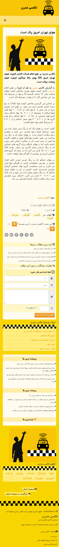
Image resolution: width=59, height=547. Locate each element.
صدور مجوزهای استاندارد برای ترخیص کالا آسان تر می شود (36, 363)
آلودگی (26, 215)
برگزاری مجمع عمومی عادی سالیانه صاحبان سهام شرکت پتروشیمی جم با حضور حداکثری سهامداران (30, 369)
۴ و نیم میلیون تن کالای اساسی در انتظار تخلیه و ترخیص (37, 406)
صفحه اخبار (28, 489)
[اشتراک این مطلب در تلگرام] (31, 234)
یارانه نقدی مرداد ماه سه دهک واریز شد (42, 395)
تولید (51, 473)
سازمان (42, 473)
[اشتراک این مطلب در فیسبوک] (26, 234)
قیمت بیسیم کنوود (47, 348)
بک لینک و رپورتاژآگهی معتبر (47, 540)
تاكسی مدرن (29, 8)
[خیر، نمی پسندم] (52, 228)
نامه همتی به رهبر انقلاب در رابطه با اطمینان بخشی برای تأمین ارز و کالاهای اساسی (31, 401)
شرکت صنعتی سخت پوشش (43, 340)
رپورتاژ (19, 473)
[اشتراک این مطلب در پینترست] (16, 234)
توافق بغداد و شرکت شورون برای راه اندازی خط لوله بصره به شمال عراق (30, 256)
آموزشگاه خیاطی (47, 335)
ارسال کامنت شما (43, 315)
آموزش (50, 478)
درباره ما (54, 536)
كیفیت (50, 218)
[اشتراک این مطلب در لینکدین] (11, 234)
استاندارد (27, 478)
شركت (51, 91)
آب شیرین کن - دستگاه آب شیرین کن (39, 331)
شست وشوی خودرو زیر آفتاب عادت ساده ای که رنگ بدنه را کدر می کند (31, 252)
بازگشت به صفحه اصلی (17, 494)
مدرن (34, 88)
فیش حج (51, 344)
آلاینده (37, 215)
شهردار (39, 478)
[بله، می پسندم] (14, 224)
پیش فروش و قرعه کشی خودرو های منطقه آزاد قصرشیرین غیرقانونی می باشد (31, 380)
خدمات (30, 473)
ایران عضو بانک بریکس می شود (44, 248)
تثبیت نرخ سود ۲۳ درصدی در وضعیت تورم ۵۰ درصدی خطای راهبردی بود (31, 374)
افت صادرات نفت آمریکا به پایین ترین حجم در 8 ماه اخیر (36, 260)
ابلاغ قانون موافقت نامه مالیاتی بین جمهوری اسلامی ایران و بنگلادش (33, 410)
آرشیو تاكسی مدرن (50, 544)
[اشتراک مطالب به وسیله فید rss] (6, 234)
